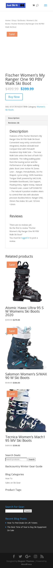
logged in (25, 238)
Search (32, 459)
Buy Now (14, 97)
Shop (14, 20)
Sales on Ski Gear (13, 482)
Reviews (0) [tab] (13, 122)
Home (7, 20)
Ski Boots (21, 20)
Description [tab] (13, 118)
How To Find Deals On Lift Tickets (22, 522)
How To (8, 478)
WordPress (26, 564)
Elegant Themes (26, 561)
